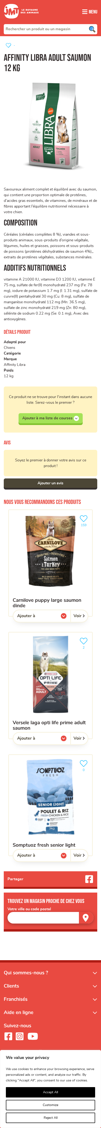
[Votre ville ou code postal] (50, 918)
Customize (50, 1105)
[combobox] (50, 29)
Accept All (50, 1092)
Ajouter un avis (50, 483)
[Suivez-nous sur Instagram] (19, 1036)
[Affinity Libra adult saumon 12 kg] (50, 124)
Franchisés (15, 999)
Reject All (51, 1117)
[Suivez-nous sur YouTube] (33, 1036)
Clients (11, 986)
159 (85, 524)
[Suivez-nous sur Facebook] (8, 1036)
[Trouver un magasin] (86, 918)
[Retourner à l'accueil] (21, 21)
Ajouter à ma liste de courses (47, 418)
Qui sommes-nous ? (26, 972)
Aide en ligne (18, 1012)
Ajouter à (35, 617)
